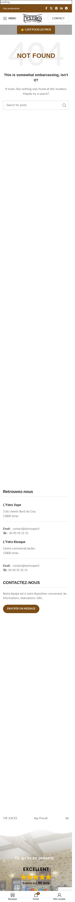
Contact (58, 18)
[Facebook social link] (46, 8)
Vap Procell (52, 818)
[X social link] (51, 8)
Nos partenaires (11, 8)
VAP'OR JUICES (19, 818)
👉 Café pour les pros (36, 30)
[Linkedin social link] (61, 8)
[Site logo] (32, 18)
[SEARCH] (64, 105)
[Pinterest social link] (56, 8)
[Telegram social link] (66, 8)
